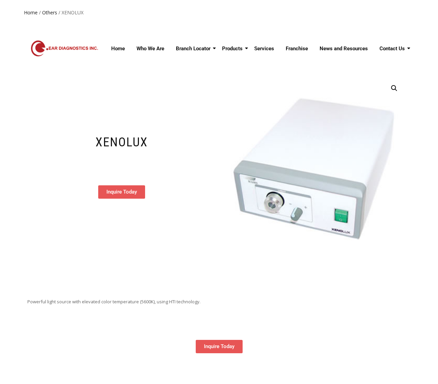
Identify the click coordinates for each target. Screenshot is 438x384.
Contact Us (392, 48)
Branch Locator (193, 48)
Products (232, 48)
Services (264, 48)
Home (31, 12)
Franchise (297, 48)
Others (49, 12)
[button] (394, 88)
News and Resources (344, 48)
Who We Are (150, 48)
